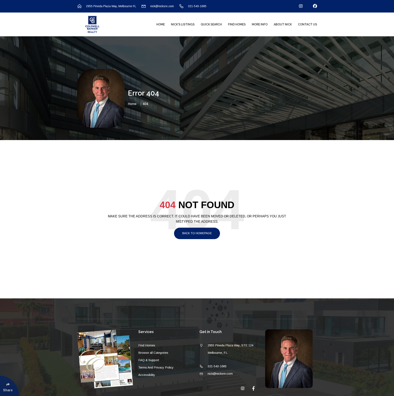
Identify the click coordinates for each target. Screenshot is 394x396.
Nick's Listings (183, 24)
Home (160, 24)
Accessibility (146, 375)
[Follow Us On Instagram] (298, 6)
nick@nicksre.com (162, 6)
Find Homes (237, 24)
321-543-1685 (197, 6)
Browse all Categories (153, 352)
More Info (260, 24)
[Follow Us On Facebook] (312, 6)
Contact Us (307, 24)
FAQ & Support (148, 360)
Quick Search (211, 24)
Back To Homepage (197, 233)
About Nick (283, 24)
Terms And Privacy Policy (156, 367)
